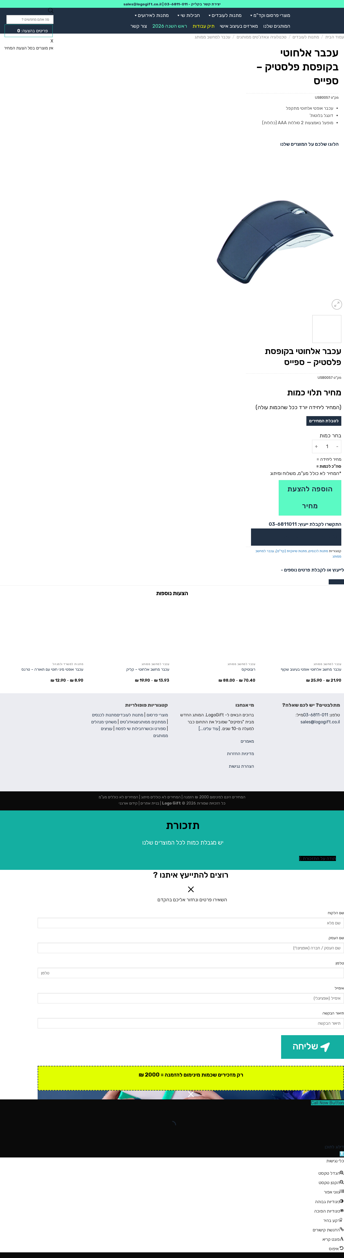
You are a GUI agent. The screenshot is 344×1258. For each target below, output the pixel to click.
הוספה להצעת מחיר (310, 497)
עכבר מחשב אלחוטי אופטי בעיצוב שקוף (311, 669)
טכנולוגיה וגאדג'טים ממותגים (261, 37)
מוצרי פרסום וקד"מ (271, 15)
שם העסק (336, 938)
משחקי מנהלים (104, 721)
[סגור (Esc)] (339, 1111)
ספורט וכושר (155, 728)
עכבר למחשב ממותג (212, 37)
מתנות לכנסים (318, 551)
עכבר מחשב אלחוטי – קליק (147, 669)
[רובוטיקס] (215, 630)
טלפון (340, 963)
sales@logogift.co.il (142, 4)
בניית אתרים (149, 803)
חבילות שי (190, 15)
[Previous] (334, 242)
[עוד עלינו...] (209, 728)
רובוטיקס (248, 669)
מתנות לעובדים (227, 15)
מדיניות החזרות (240, 753)
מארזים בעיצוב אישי (239, 26)
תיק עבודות (203, 26)
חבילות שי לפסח (130, 728)
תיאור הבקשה (333, 1013)
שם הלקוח (336, 913)
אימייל (339, 988)
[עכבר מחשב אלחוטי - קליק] (129, 630)
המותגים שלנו (276, 26)
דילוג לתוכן (334, 1146)
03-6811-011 (176, 4)
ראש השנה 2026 (169, 26)
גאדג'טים (127, 721)
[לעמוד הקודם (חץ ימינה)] (339, 1134)
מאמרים (247, 741)
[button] (250, 15)
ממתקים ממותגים (150, 721)
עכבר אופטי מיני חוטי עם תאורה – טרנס (52, 669)
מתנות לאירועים (153, 15)
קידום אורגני (128, 803)
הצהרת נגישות (241, 766)
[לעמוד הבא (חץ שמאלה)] (323, 1134)
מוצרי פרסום (157, 714)
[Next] (212, 242)
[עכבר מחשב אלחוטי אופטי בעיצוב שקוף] (301, 630)
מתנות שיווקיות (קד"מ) (291, 551)
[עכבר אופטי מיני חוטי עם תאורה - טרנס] (43, 630)
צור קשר (138, 26)
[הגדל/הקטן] (323, 1111)
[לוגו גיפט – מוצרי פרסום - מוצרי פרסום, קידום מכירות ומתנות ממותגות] (320, 21)
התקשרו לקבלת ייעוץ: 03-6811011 (305, 524)
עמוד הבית (334, 37)
